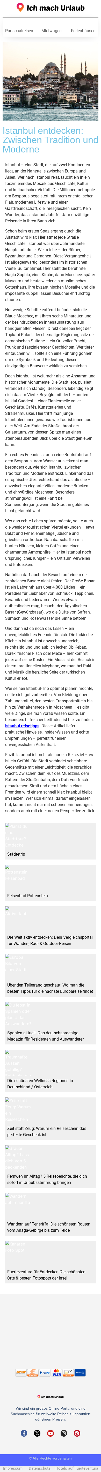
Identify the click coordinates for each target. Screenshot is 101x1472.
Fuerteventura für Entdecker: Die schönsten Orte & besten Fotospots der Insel (46, 1275)
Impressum (15, 1468)
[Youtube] (50, 1433)
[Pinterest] (77, 1433)
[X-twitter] (37, 1433)
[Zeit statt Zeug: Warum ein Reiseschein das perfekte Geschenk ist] (18, 1110)
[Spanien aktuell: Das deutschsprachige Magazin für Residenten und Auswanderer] (18, 1015)
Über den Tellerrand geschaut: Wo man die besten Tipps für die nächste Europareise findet (50, 988)
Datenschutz (41, 1468)
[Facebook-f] (24, 1433)
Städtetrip (16, 854)
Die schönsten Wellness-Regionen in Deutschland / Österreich (40, 1083)
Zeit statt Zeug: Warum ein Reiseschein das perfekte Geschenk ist (46, 1131)
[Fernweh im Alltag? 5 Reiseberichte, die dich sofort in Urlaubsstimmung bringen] (18, 1158)
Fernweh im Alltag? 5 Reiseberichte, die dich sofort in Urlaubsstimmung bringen (47, 1179)
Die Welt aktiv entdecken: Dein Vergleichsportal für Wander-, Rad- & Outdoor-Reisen (50, 940)
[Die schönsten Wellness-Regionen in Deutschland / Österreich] (18, 1063)
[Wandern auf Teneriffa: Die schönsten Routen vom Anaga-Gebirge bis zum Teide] (18, 1206)
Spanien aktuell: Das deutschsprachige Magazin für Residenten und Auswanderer (45, 1036)
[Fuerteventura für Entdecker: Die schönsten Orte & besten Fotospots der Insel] (18, 1254)
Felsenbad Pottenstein (27, 895)
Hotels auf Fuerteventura (76, 1468)
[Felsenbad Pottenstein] (18, 878)
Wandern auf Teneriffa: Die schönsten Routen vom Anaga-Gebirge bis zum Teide (48, 1227)
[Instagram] (64, 1433)
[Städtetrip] (18, 836)
